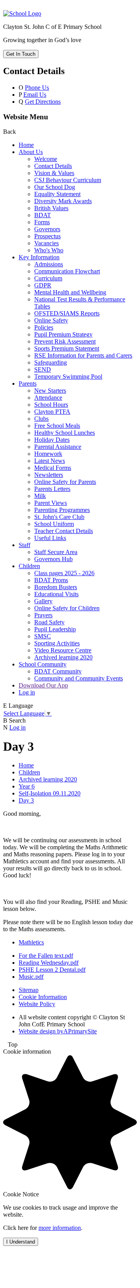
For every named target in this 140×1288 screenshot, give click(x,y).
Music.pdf (31, 976)
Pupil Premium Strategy (63, 334)
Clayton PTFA (52, 411)
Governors (47, 229)
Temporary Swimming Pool (68, 376)
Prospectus (47, 236)
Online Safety (51, 320)
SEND (42, 369)
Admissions (48, 264)
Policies (43, 327)
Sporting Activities (57, 643)
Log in (27, 692)
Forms (42, 222)
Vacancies (46, 243)
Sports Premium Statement (66, 348)
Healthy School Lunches (64, 432)
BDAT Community (58, 671)
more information (59, 1227)
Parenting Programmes (62, 510)
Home (26, 145)
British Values (51, 208)
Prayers (43, 615)
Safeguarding (50, 362)
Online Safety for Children (67, 608)
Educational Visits (56, 594)
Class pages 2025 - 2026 (64, 573)
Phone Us (37, 87)
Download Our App (43, 685)
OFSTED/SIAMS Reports (67, 313)
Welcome (45, 159)
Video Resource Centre (62, 650)
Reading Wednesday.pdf (49, 962)
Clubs (41, 418)
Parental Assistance (57, 446)
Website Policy (37, 1004)
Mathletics (31, 942)
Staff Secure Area (55, 552)
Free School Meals (57, 425)
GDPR (42, 285)
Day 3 (26, 800)
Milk (40, 496)
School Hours (51, 404)
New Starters (50, 390)
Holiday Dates (52, 439)
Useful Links (50, 538)
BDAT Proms (51, 580)
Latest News (49, 460)
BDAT (42, 215)
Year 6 (27, 786)
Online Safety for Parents (65, 481)
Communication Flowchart (67, 271)
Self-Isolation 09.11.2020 (49, 793)
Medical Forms (52, 467)
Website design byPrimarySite (58, 1031)
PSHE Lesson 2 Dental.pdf (52, 969)
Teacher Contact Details (63, 531)
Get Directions (43, 101)
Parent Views (50, 503)
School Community (42, 664)
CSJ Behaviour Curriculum (67, 180)
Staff (24, 545)
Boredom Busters (55, 587)
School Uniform (54, 524)
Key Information (39, 257)
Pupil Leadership (55, 629)
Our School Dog (54, 187)
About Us (31, 152)
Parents (28, 383)
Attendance (48, 397)
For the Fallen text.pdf (46, 955)
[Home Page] (22, 13)
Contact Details (53, 166)
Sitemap (28, 990)
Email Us (34, 94)
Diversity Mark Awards (63, 201)
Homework (48, 453)
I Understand (20, 1242)
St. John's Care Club (59, 517)
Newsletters (48, 474)
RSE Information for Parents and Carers (83, 355)
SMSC (42, 636)
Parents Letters (52, 488)
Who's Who (48, 250)
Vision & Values (54, 173)
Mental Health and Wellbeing (70, 292)
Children (29, 566)
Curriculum (48, 278)
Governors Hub (53, 559)
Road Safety (49, 622)
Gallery (43, 601)
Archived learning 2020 (63, 657)
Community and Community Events (78, 678)
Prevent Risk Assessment (65, 341)
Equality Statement (57, 194)
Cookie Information (43, 997)
